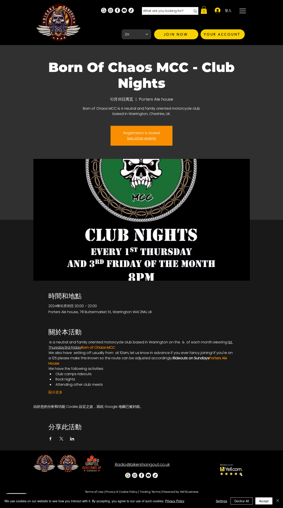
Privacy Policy (174, 501)
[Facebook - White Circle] (117, 10)
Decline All (241, 501)
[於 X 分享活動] (61, 438)
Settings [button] (221, 501)
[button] (204, 10)
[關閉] (277, 500)
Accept (264, 501)
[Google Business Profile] (103, 10)
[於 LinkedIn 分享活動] (72, 438)
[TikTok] (131, 10)
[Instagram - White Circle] (110, 10)
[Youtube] (124, 10)
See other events (141, 138)
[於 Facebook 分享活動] (50, 438)
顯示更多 (55, 392)
